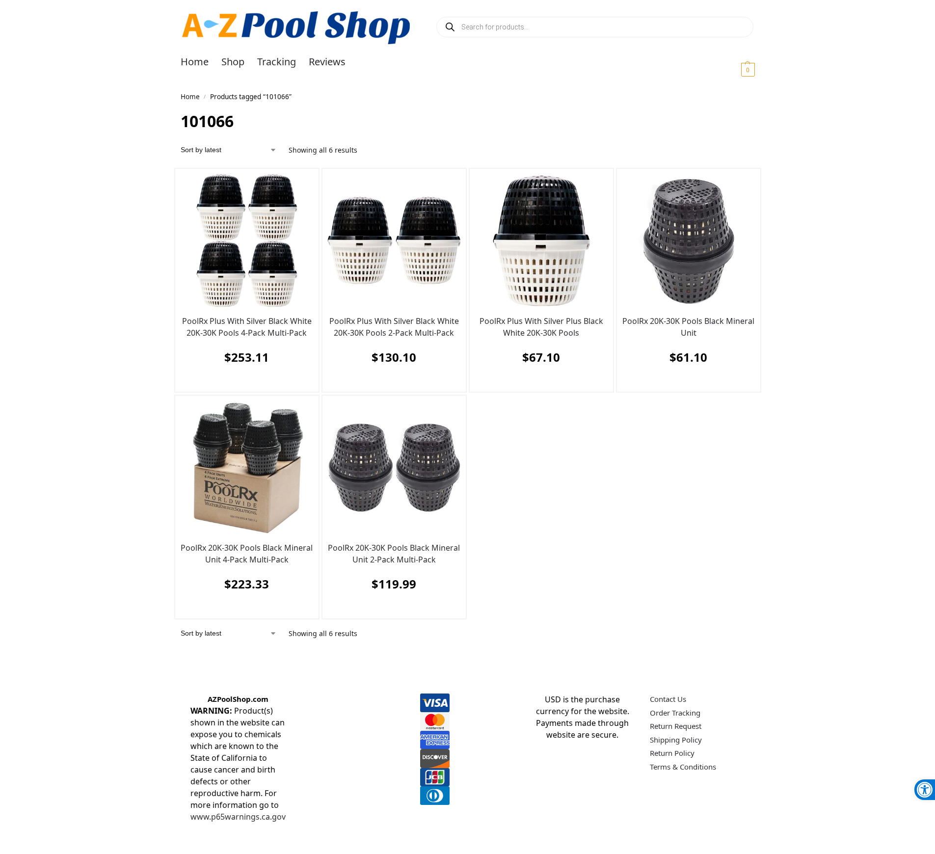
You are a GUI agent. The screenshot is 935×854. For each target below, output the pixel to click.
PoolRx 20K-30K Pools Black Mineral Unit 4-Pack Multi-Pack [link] (247, 553)
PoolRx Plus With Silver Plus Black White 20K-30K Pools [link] (541, 327)
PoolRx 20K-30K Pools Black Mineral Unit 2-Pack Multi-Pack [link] (394, 553)
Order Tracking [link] (675, 713)
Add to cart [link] (244, 381)
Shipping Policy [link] (676, 740)
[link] (924, 789)
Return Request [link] (675, 726)
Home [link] (190, 96)
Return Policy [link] (672, 753)
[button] (736, 69)
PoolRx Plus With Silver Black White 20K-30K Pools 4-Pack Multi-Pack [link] (247, 327)
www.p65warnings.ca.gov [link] (238, 816)
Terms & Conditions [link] (683, 767)
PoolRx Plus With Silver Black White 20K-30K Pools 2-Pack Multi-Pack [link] (394, 327)
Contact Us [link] (668, 699)
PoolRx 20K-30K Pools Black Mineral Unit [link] (688, 327)
